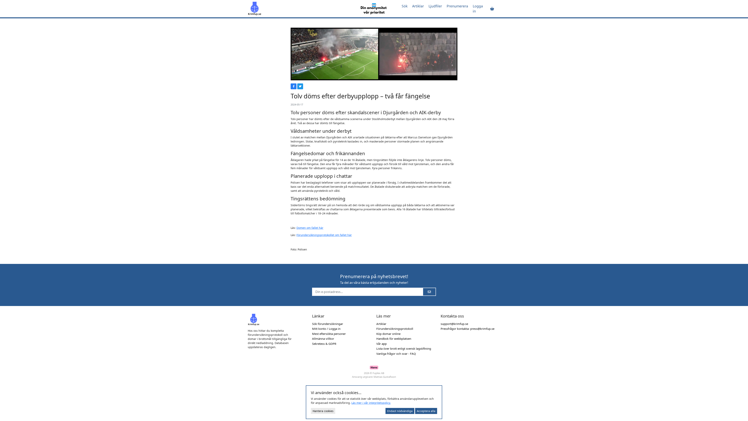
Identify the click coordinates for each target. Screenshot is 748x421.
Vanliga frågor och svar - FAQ (396, 354)
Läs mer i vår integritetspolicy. (371, 403)
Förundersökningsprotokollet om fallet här (324, 235)
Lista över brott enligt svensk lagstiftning (403, 348)
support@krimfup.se (454, 324)
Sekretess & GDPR (324, 344)
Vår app (381, 344)
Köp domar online (388, 334)
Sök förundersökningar (327, 324)
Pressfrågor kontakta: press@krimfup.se (467, 329)
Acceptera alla (426, 411)
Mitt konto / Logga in (326, 329)
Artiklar (418, 6)
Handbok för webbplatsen (393, 339)
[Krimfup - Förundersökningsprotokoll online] (300, 8)
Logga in (478, 8)
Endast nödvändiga (400, 411)
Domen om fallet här (309, 228)
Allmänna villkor (323, 339)
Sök (405, 6)
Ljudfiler (435, 6)
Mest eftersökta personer (329, 334)
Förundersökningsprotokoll (394, 329)
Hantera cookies (323, 411)
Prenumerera (457, 6)
